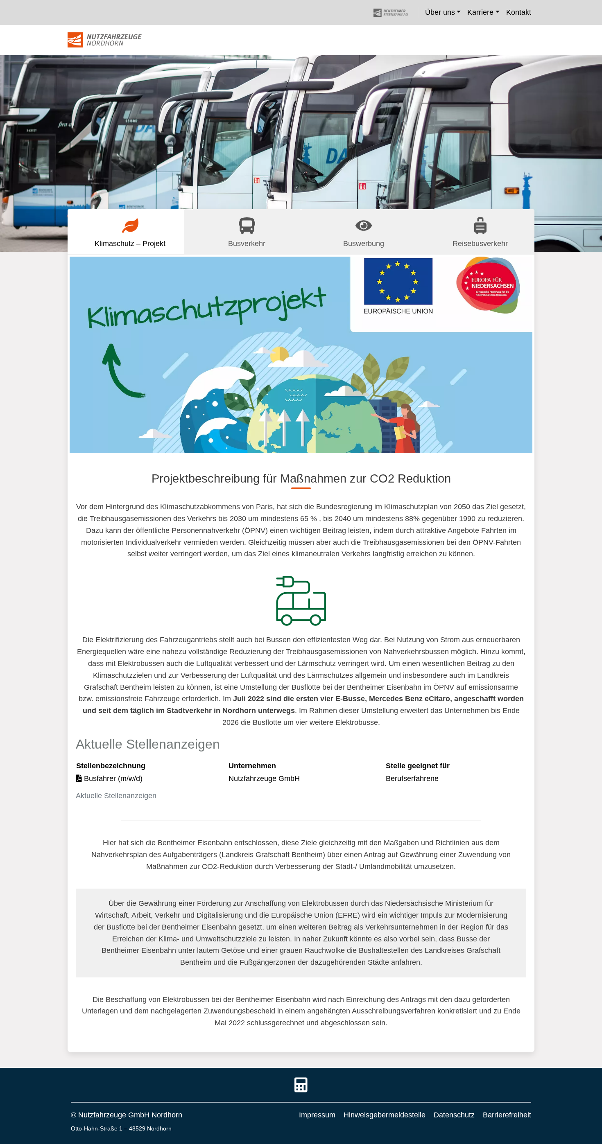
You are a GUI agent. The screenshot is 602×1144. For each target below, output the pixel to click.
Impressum (317, 1115)
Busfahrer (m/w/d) (112, 778)
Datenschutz (454, 1115)
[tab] (126, 231)
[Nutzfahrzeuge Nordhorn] (105, 40)
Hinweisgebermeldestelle (384, 1115)
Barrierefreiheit (507, 1115)
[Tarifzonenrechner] (301, 1086)
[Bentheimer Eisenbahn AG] (395, 12)
